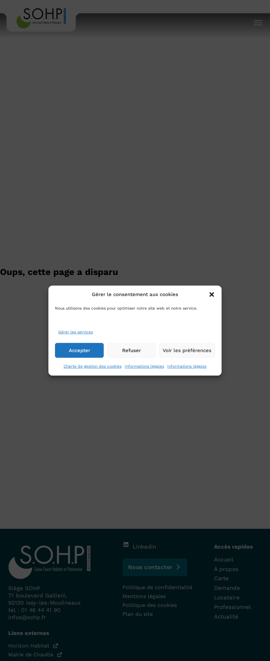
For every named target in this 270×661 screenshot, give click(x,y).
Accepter (79, 350)
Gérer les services (75, 332)
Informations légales (144, 366)
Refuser (131, 350)
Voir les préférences (187, 350)
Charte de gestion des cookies (93, 366)
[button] (211, 294)
